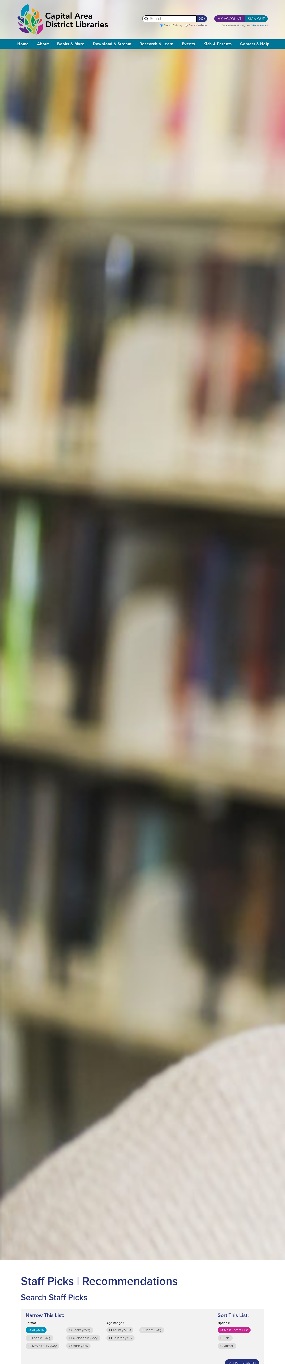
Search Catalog (173, 25)
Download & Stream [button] (112, 44)
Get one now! (260, 25)
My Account (229, 18)
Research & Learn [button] (157, 44)
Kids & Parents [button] (217, 44)
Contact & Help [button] (254, 44)
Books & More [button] (70, 44)
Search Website (198, 25)
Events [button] (188, 44)
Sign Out (256, 18)
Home (23, 44)
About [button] (43, 44)
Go (202, 18)
